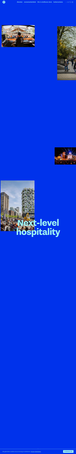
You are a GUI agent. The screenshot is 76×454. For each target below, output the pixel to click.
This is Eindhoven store (44, 2)
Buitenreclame (58, 2)
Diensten (19, 2)
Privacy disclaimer (36, 451)
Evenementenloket (30, 2)
